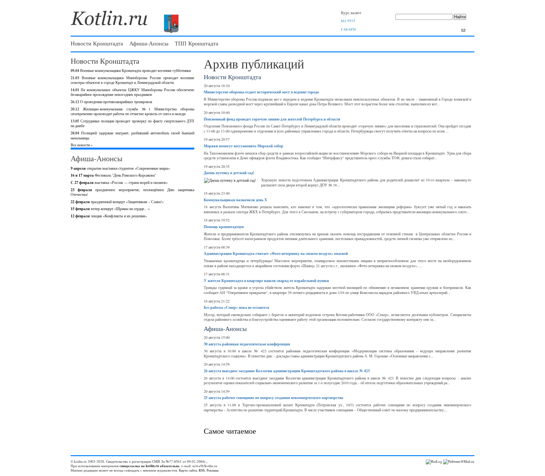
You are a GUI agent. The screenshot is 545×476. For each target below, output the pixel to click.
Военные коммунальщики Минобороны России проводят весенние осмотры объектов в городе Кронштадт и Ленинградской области (132, 80)
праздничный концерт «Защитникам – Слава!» (117, 201)
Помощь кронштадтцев (224, 226)
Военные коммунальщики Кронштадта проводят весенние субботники (135, 70)
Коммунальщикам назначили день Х (235, 200)
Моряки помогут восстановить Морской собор (243, 146)
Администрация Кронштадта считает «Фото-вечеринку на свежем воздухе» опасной (276, 253)
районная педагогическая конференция (247, 344)
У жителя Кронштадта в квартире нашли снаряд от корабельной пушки (266, 280)
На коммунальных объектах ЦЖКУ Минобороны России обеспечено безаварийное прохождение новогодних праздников (132, 92)
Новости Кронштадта (97, 43)
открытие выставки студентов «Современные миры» (120, 168)
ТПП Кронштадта (196, 43)
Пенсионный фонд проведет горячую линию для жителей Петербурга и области (272, 119)
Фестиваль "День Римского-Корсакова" (113, 175)
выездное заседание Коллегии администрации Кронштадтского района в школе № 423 (287, 370)
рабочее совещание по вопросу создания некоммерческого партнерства (273, 397)
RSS (202, 470)
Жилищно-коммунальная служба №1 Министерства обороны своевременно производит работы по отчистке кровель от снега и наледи (132, 111)
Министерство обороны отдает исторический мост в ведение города (261, 92)
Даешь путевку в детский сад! (229, 172)
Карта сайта (188, 470)
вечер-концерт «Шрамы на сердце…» (110, 208)
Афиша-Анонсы (148, 43)
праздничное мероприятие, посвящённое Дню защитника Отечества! (132, 192)
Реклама (213, 470)
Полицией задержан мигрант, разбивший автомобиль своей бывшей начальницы (132, 135)
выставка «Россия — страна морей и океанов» (119, 182)
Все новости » (82, 144)
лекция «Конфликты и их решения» (109, 215)
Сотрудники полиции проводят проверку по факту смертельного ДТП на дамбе (132, 123)
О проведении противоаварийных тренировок (116, 101)
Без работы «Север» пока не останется (236, 307)
